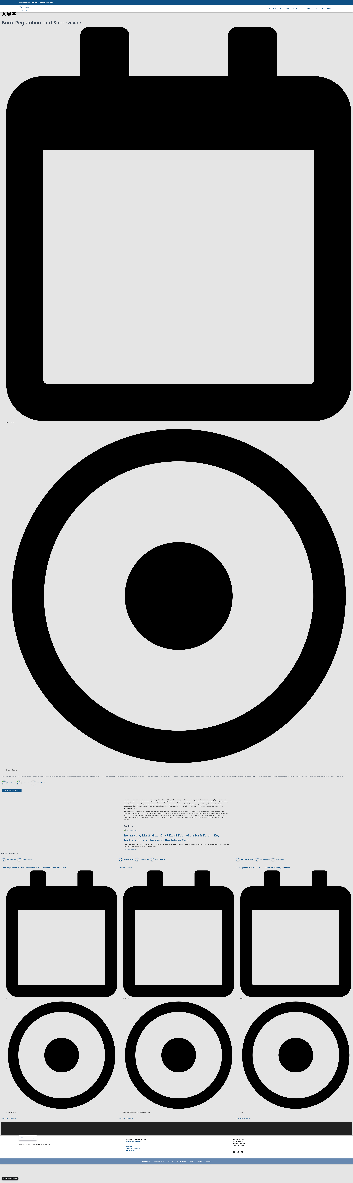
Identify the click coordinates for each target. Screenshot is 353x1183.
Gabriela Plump (144, 859)
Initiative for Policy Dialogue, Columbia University (36, 2)
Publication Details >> (9, 1118)
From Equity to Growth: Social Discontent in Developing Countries (263, 868)
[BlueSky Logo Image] (9, 13)
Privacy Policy (130, 1150)
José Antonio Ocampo (247, 859)
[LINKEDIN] (242, 1152)
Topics (322, 8)
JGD (315, 8)
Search (328, 3)
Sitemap (129, 1146)
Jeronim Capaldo (128, 859)
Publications (285, 8)
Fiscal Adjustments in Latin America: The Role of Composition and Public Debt (34, 868)
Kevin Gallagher (160, 859)
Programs (273, 8)
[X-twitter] (4, 13)
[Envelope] (14, 13)
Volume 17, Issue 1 (126, 868)
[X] (238, 1152)
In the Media (306, 8)
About (329, 8)
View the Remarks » (130, 849)
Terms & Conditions (133, 1148)
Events (295, 8)
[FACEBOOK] (234, 1152)
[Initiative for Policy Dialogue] (25, 8)
